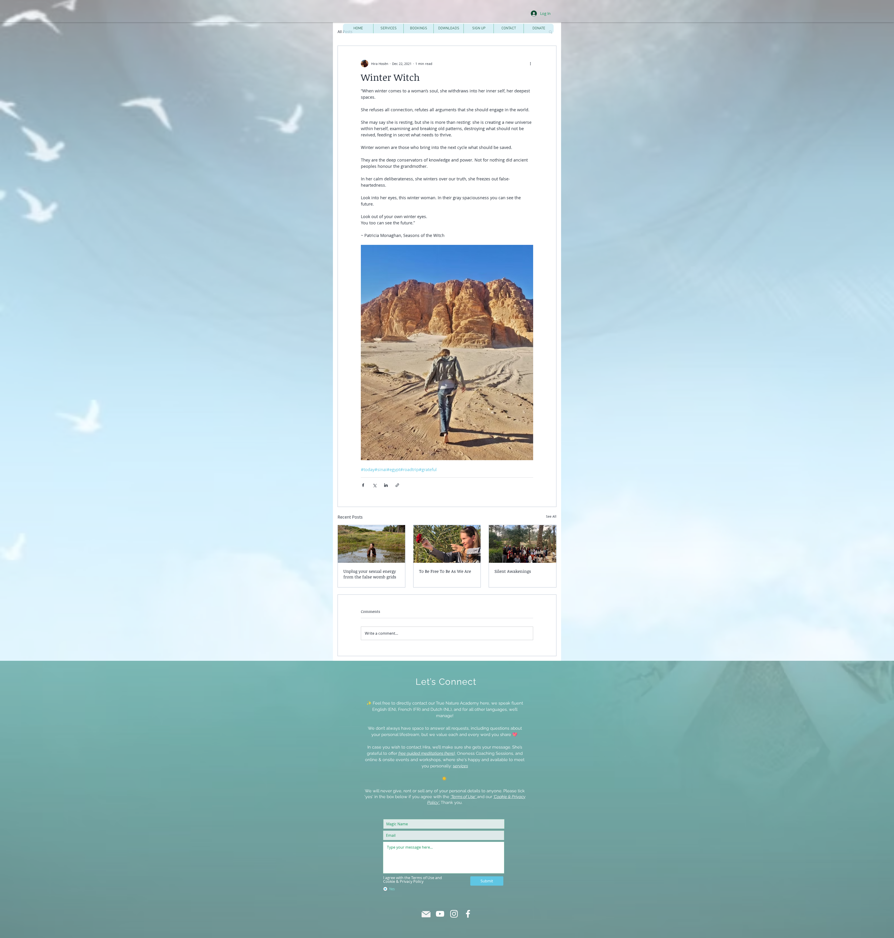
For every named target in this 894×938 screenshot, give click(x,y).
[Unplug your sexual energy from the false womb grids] (371, 544)
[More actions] (530, 63)
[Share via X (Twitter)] (374, 485)
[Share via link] (397, 485)
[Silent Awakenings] (522, 544)
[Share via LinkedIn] (386, 485)
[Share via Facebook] (363, 485)
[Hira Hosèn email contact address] (426, 914)
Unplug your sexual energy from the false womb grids (369, 574)
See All (551, 516)
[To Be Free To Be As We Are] (447, 544)
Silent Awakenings (512, 571)
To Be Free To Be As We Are (445, 571)
